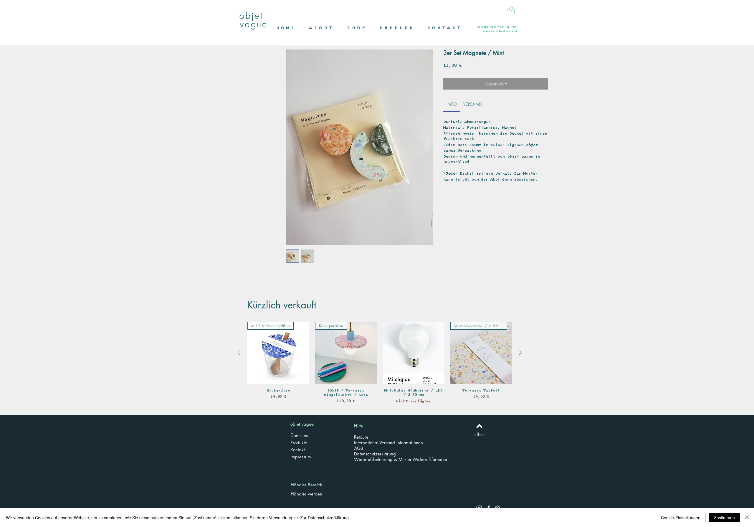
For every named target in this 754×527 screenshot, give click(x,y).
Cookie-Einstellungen (680, 518)
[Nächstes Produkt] (520, 352)
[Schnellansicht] (413, 353)
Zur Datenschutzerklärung (324, 518)
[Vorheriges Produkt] (238, 352)
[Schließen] (746, 517)
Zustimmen (724, 518)
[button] (359, 28)
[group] (379, 365)
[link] (452, 104)
